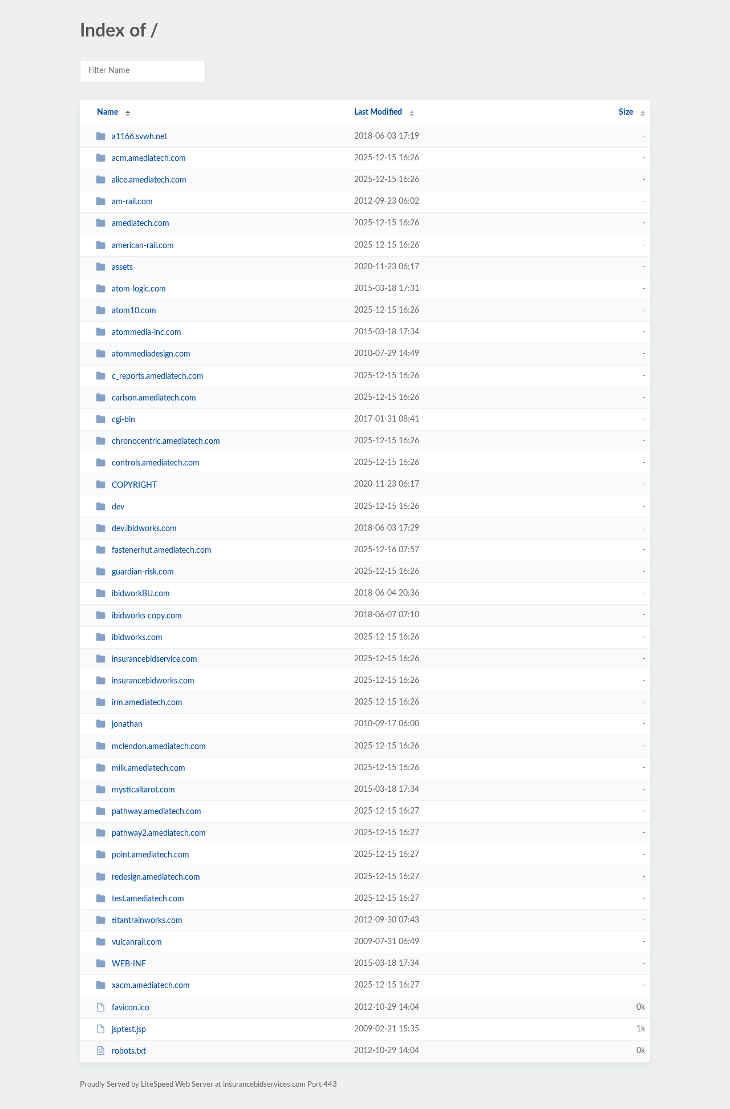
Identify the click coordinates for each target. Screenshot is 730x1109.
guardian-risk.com (143, 572)
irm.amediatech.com (147, 703)
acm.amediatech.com (149, 159)
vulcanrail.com (137, 942)
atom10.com (134, 311)
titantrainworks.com (147, 921)
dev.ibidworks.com (144, 529)
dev (118, 507)
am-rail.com (132, 202)
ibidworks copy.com (147, 616)
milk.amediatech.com (148, 768)
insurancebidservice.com (154, 659)
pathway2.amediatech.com (159, 833)
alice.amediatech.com (149, 180)
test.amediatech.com (148, 899)
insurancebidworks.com (153, 681)
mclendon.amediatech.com (159, 746)
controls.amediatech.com (156, 463)
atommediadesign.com (151, 354)
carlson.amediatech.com (154, 398)
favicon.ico (130, 1008)
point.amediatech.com (150, 855)
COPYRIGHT (134, 485)
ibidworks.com (137, 638)
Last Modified (378, 112)
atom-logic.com (139, 289)
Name (107, 112)
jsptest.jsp (129, 1030)
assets (122, 268)
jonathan (127, 724)
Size (626, 112)
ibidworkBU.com (141, 594)
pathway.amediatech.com (156, 812)
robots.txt (129, 1051)
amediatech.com (140, 224)
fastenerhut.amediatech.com (162, 550)
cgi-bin (123, 420)
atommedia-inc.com (146, 333)
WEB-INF (129, 964)
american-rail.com (143, 246)
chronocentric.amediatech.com (166, 442)
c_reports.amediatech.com (158, 377)
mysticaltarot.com (143, 790)
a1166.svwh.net (139, 137)
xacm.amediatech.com (151, 986)
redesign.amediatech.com (156, 877)
